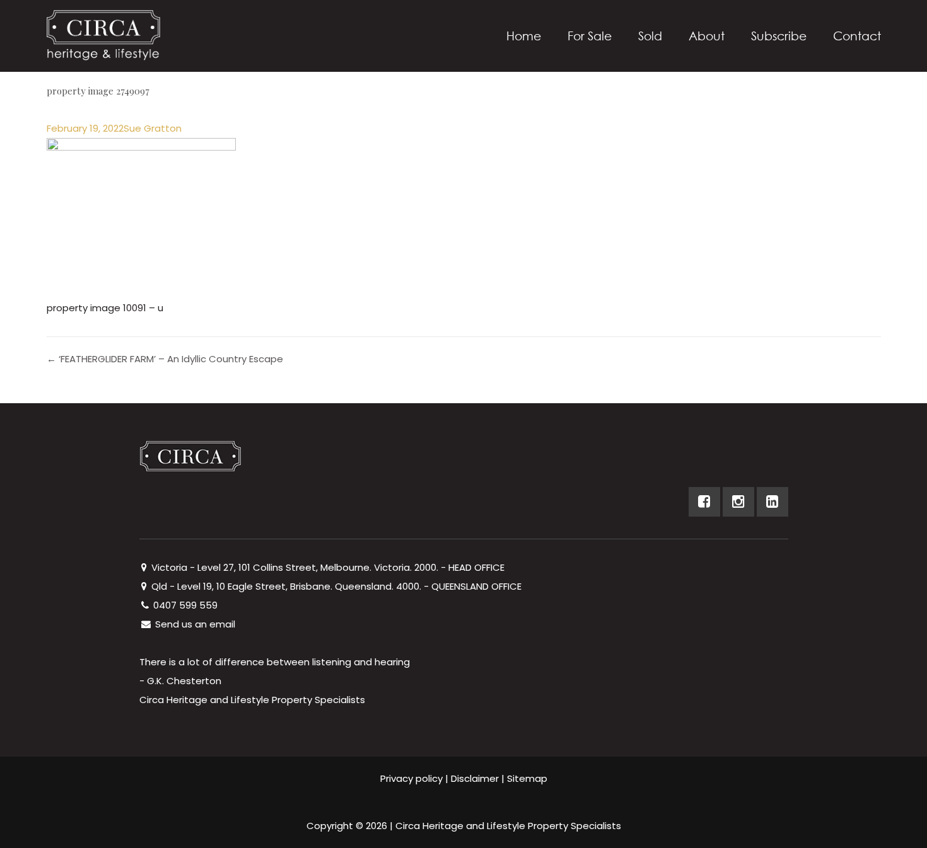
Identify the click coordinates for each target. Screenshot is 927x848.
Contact (857, 35)
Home (523, 35)
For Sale (590, 35)
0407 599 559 (184, 605)
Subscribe (779, 35)
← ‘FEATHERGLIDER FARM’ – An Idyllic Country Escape (165, 358)
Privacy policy (411, 778)
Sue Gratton (153, 128)
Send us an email (194, 624)
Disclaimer (475, 778)
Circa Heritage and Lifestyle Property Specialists (508, 825)
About (707, 35)
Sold (650, 35)
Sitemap (527, 778)
